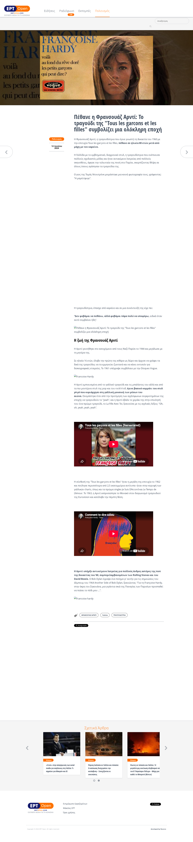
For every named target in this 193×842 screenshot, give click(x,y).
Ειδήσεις (49, 11)
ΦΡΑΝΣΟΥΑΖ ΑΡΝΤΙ (88, 615)
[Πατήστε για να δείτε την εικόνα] (96, 67)
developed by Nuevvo (158, 829)
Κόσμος (48, 760)
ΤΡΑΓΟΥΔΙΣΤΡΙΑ (119, 615)
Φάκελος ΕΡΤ (69, 808)
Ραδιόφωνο (66, 12)
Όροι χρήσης (69, 812)
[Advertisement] (119, 670)
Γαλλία (105, 615)
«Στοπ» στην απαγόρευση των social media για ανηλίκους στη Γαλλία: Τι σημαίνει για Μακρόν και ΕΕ (60, 768)
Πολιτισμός (102, 11)
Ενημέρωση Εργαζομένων (75, 803)
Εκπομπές (84, 11)
